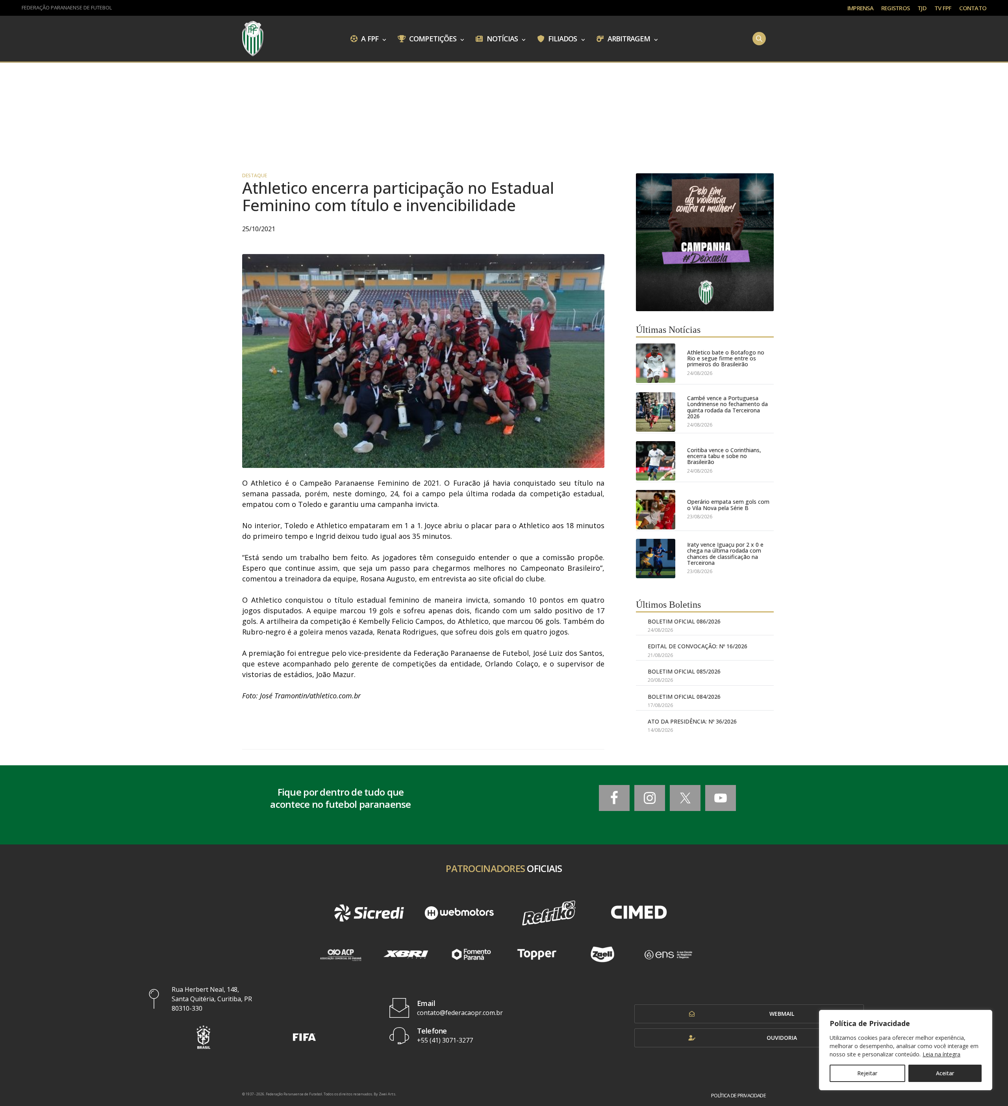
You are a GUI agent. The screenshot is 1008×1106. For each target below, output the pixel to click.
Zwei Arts (387, 1094)
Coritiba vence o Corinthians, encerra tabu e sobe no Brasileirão (724, 456)
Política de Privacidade (738, 1095)
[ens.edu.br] (668, 954)
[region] (905, 1050)
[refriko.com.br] (549, 913)
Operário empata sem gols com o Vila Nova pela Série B (728, 505)
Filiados (562, 38)
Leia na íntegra (941, 1054)
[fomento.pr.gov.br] (472, 954)
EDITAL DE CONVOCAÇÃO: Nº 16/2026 (697, 646)
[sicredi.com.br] (369, 913)
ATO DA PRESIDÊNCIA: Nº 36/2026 (692, 721)
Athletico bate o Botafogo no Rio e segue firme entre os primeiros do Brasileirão (725, 358)
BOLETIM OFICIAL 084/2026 (684, 697)
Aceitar (945, 1073)
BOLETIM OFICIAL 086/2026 (684, 621)
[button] (203, 1036)
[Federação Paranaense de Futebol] (252, 38)
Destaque (254, 175)
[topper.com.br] (537, 954)
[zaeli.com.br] (603, 954)
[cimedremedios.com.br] (639, 913)
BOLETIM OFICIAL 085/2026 (684, 671)
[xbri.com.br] (406, 954)
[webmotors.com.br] (459, 913)
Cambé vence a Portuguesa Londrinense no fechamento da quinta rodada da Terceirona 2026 (727, 407)
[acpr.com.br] (340, 954)
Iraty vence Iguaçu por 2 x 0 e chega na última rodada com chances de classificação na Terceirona (725, 554)
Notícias (501, 38)
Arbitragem (628, 38)
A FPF (368, 38)
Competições (432, 38)
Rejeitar (867, 1073)
